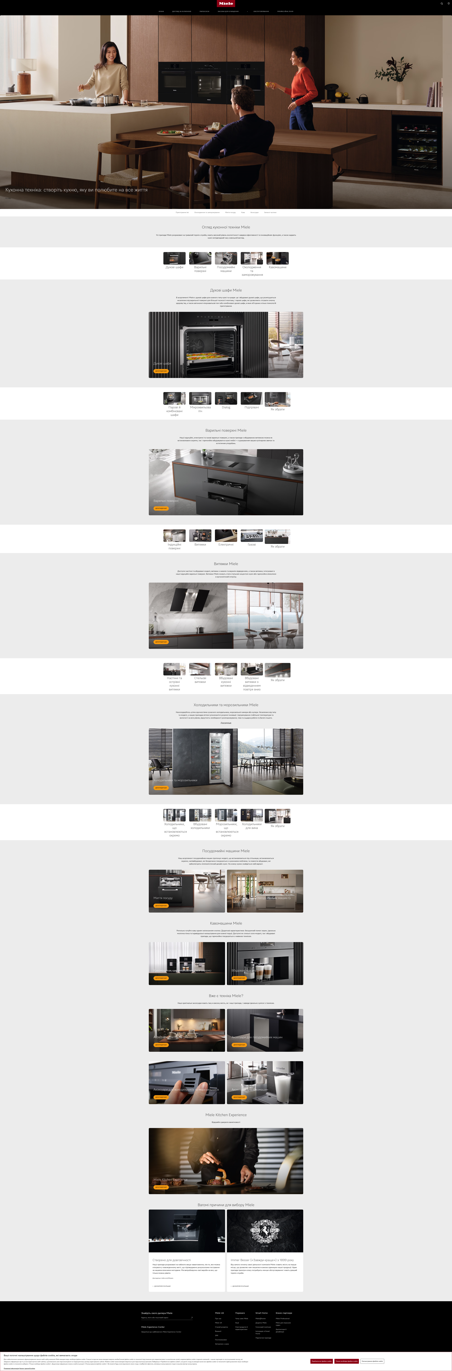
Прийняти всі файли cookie (322, 1361)
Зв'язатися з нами (222, 1344)
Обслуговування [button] (261, 11)
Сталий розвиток (221, 1327)
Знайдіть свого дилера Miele (156, 1313)
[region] (226, 1361)
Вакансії (218, 1331)
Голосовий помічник (263, 1327)
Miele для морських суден (283, 1324)
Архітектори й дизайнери (281, 1331)
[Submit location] (192, 1318)
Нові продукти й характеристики (241, 1328)
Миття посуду (230, 212)
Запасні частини (270, 212)
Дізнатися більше (162, 1286)
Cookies (32, 1368)
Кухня (161, 11)
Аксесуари (254, 212)
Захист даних (24, 1368)
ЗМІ (216, 1335)
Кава (243, 212)
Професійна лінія (285, 11)
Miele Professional (282, 1318)
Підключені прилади (263, 1338)
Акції (237, 1323)
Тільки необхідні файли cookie (347, 1361)
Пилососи (204, 11)
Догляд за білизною (181, 11)
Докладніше (226, 723)
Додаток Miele (261, 1323)
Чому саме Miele (241, 1318)
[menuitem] (162, 11)
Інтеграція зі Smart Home (263, 1333)
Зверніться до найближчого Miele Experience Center (161, 1332)
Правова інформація (11, 1368)
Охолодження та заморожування (207, 212)
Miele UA (218, 1323)
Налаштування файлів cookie (372, 1361)
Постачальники (221, 1340)
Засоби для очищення (228, 11)
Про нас (218, 1318)
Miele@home (261, 1318)
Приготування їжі (182, 212)
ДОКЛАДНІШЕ (161, 371)
